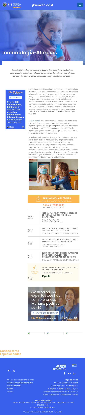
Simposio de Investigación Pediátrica (20, 380)
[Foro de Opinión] (74, 373)
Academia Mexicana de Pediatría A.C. (64, 386)
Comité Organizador (14, 386)
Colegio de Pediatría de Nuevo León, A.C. (63, 389)
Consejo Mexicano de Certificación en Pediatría (60, 395)
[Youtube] (69, 373)
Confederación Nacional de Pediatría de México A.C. (60, 392)
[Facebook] (9, 370)
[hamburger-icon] (80, 5)
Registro (10, 389)
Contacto (10, 392)
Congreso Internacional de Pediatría (20, 383)
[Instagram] (13, 370)
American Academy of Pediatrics (66, 383)
